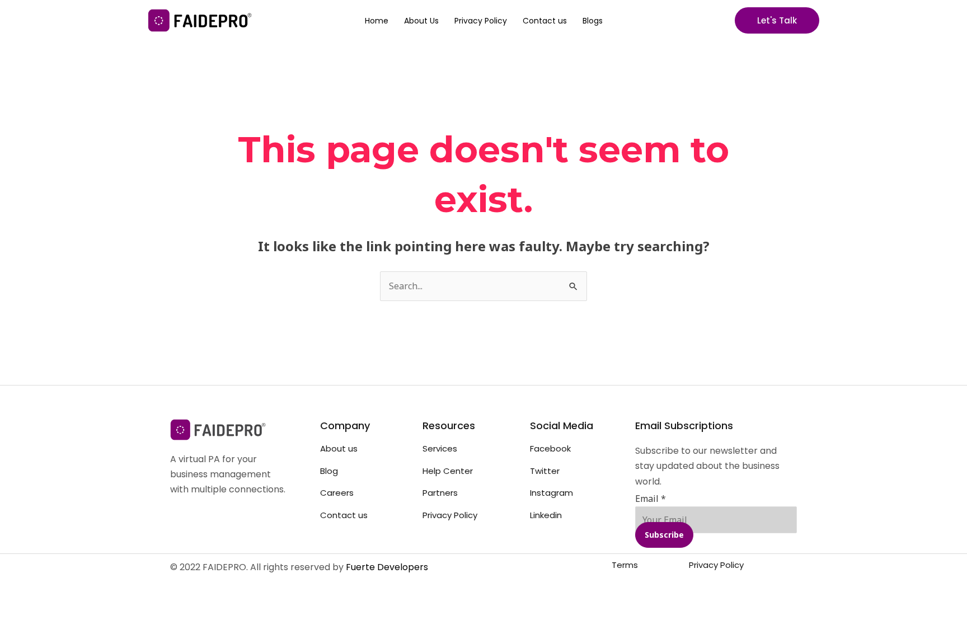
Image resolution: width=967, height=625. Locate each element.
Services (440, 448)
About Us (421, 20)
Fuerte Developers (387, 567)
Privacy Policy (480, 20)
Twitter (545, 471)
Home (376, 20)
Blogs (593, 20)
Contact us (545, 20)
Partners (440, 493)
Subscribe (664, 534)
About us (339, 448)
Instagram (551, 493)
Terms (625, 565)
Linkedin (546, 515)
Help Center (448, 471)
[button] (777, 20)
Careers (337, 493)
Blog (329, 471)
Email (650, 498)
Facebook (550, 448)
